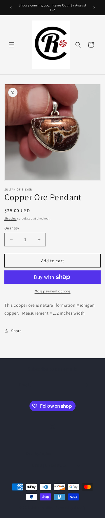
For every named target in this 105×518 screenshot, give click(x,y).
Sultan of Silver (43, 507)
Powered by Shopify (71, 507)
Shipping (10, 218)
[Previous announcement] (10, 7)
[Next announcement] (94, 7)
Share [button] (16, 330)
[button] (11, 44)
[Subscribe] (85, 385)
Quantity (11, 228)
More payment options (53, 291)
